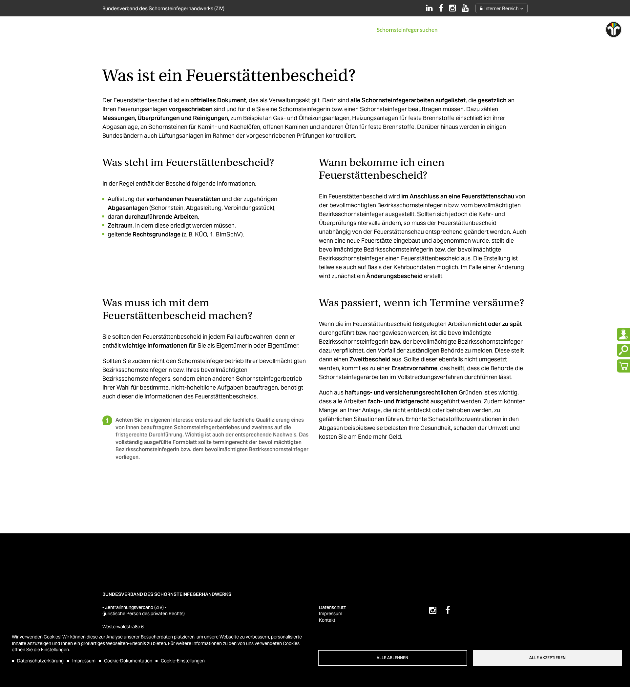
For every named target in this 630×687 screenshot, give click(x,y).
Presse (319, 30)
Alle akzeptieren (547, 657)
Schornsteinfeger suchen (407, 30)
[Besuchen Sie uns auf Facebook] (441, 8)
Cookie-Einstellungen (183, 661)
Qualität (286, 30)
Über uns (120, 30)
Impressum (83, 661)
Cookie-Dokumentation (128, 661)
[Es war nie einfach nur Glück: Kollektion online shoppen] (623, 366)
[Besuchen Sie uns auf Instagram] (452, 8)
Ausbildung (212, 30)
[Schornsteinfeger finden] (623, 334)
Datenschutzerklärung (40, 661)
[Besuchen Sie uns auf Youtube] (465, 8)
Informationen (164, 30)
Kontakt (352, 30)
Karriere (251, 30)
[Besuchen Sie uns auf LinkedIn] (429, 8)
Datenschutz (332, 607)
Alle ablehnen (392, 657)
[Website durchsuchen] (623, 350)
